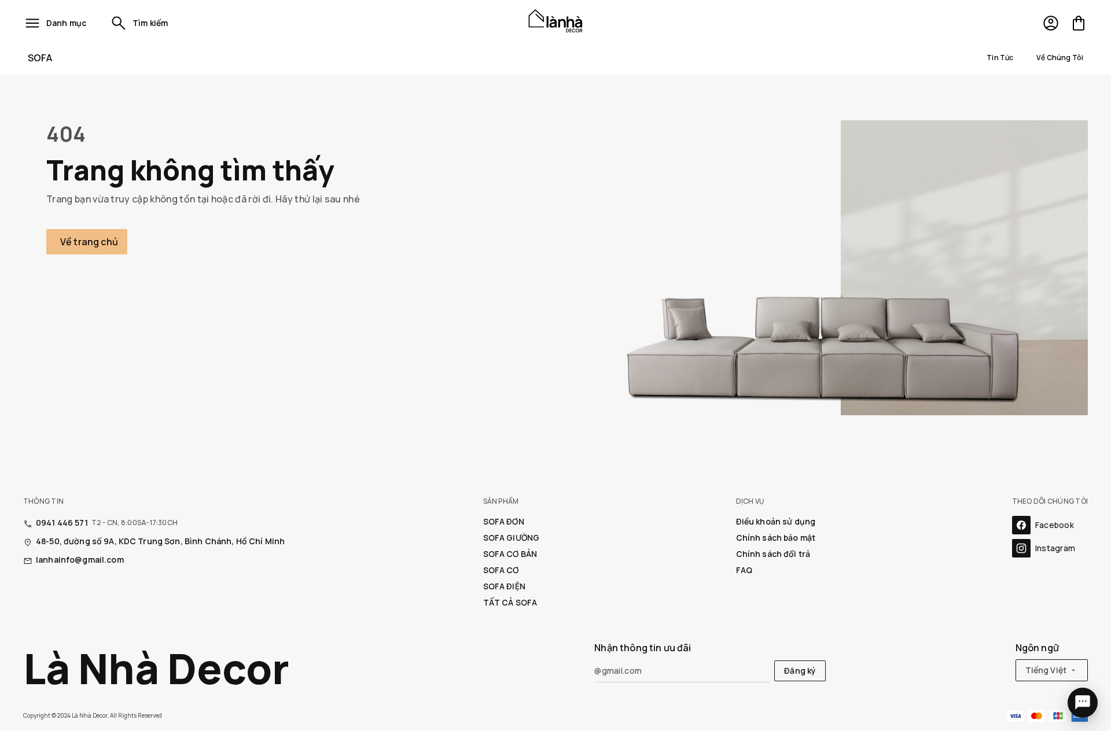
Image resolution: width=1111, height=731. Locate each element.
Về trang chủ (89, 241)
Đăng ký (800, 670)
